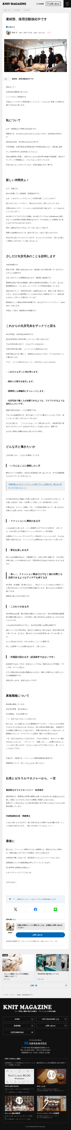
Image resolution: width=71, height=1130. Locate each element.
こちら (30, 763)
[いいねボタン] (10, 899)
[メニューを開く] (67, 4)
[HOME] (14, 4)
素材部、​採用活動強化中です (23, 79)
